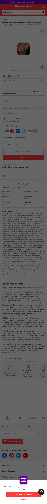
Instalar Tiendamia (23, 494)
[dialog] (23, 489)
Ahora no (23, 500)
